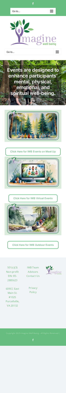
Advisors (33, 271)
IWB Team (33, 267)
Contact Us (33, 276)
